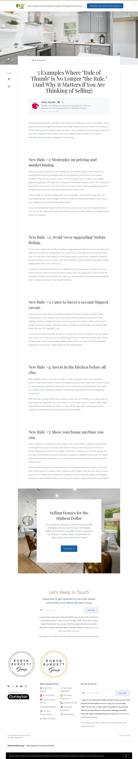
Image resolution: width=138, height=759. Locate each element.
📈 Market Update (48, 706)
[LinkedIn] (17, 686)
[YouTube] (21, 686)
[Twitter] (13, 686)
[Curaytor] (18, 698)
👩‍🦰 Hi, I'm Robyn (47, 695)
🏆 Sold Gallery (67, 714)
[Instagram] (26, 686)
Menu (101, 16)
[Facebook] (8, 686)
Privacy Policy (125, 735)
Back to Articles (38, 60)
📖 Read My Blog (47, 718)
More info (101, 756)
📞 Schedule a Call (68, 702)
